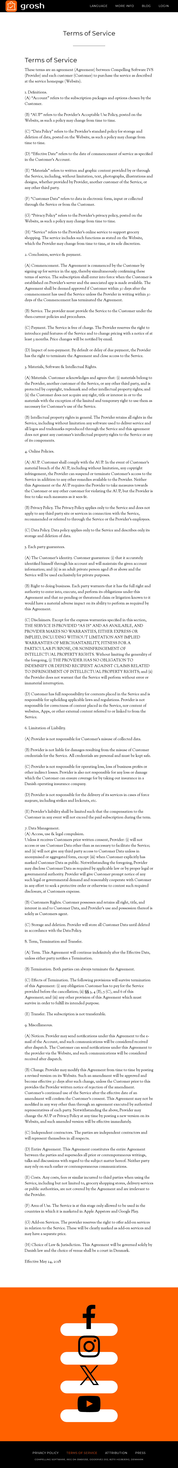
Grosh (37, 6)
